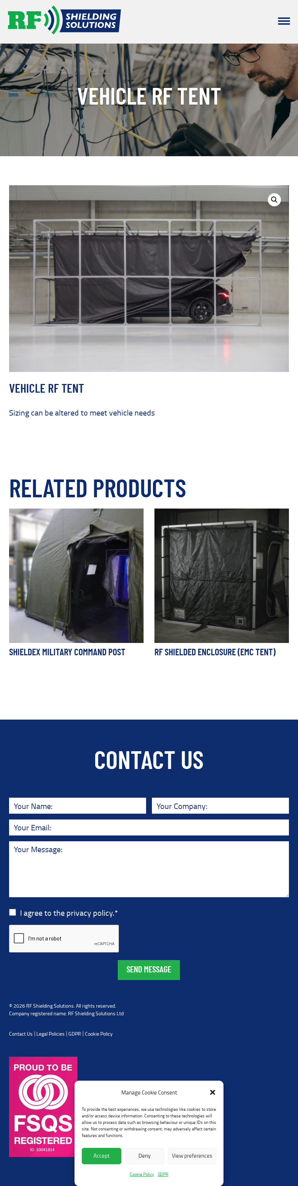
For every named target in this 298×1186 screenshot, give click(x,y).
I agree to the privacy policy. (69, 912)
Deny (144, 1155)
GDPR (163, 1174)
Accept (101, 1155)
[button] (212, 1092)
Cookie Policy (142, 1174)
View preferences (192, 1155)
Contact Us (21, 1033)
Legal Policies (50, 1033)
